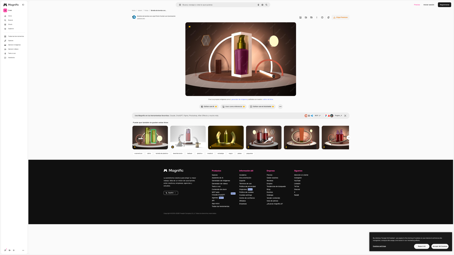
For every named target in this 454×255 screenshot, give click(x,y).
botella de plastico (162, 153)
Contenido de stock (219, 189)
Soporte (242, 181)
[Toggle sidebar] (23, 5)
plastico (199, 153)
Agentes (217, 198)
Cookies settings (245, 195)
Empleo (269, 184)
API (213, 201)
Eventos (270, 192)
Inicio (133, 10)
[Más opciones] (316, 17)
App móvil (215, 203)
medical (210, 153)
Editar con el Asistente (260, 107)
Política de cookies (246, 192)
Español (170, 193)
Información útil (246, 170)
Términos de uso (245, 184)
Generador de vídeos (220, 184)
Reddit (296, 195)
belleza (189, 153)
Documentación (245, 178)
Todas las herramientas (220, 206)
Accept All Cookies (440, 246)
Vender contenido (273, 198)
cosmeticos (138, 153)
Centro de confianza (247, 198)
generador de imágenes (239, 99)
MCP (316, 116)
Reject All (422, 246)
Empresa (271, 170)
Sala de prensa (272, 201)
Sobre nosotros (272, 178)
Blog (268, 189)
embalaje (221, 153)
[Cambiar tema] (14, 250)
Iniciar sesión (428, 5)
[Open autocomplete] (179, 5)
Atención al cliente (301, 175)
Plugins (337, 116)
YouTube (297, 181)
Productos (216, 170)
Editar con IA (207, 107)
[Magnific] (173, 171)
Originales (245, 189)
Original (200, 27)
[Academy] (9, 250)
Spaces (215, 175)
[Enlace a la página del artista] (134, 17)
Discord (297, 189)
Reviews (270, 181)
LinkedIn (297, 184)
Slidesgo (270, 195)
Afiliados (242, 201)
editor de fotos (268, 99)
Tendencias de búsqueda (276, 186)
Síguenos (298, 170)
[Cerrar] (345, 115)
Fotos (146, 10)
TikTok (296, 186)
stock (140, 10)
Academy (243, 175)
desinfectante (177, 153)
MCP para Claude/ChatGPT (223, 193)
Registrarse (444, 5)
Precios (417, 5)
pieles (240, 153)
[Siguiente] (349, 137)
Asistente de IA (217, 178)
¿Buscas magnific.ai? (275, 204)
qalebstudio (141, 19)
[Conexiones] (5, 250)
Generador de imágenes (221, 181)
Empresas (243, 204)
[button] (171, 193)
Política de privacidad (247, 186)
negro (231, 153)
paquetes (250, 153)
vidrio (149, 153)
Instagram (298, 178)
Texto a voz (216, 186)
